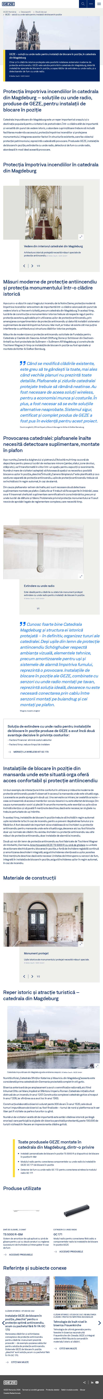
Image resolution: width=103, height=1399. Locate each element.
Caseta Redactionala (12, 1393)
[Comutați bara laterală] (91, 4)
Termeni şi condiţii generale (33, 1390)
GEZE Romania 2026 (12, 1390)
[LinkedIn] (92, 1382)
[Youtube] (97, 1382)
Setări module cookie (69, 1390)
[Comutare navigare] (99, 4)
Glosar (82, 1390)
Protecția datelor (52, 1390)
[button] (24, 266)
